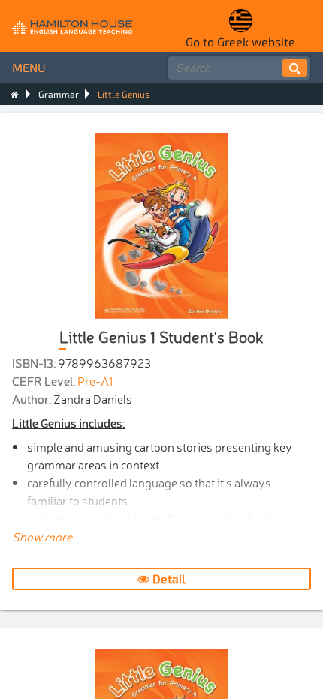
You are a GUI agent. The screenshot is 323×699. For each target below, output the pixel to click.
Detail (167, 579)
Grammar (58, 93)
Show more (42, 536)
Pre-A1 (95, 380)
